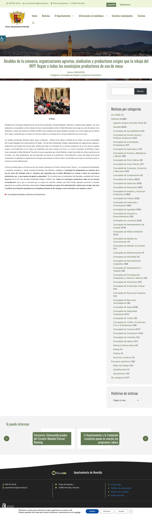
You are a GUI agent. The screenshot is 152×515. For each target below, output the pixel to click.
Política (116, 353)
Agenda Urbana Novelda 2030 (128, 123)
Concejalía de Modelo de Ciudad (129, 246)
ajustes (77, 512)
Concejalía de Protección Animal (129, 286)
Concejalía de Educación (125, 187)
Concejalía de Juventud (124, 220)
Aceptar (92, 511)
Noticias (46, 16)
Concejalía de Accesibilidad (126, 131)
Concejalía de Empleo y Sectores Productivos (81, 75)
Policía (116, 349)
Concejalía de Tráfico (123, 318)
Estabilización (119, 369)
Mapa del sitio (117, 495)
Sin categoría (117, 377)
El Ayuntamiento (63, 16)
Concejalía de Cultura (123, 179)
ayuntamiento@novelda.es (36, 3)
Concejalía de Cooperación (126, 175)
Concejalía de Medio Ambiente (128, 231)
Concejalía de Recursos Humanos (129, 293)
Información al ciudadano (91, 16)
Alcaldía (117, 127)
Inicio (34, 16)
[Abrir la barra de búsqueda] (33, 22)
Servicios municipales (122, 16)
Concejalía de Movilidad (124, 257)
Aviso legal (116, 484)
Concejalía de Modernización (127, 253)
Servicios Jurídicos (122, 357)
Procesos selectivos (121, 361)
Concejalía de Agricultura (125, 149)
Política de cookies (120, 492)
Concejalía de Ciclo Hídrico (126, 160)
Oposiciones (119, 373)
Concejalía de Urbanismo (125, 333)
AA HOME (116, 115)
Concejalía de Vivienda (124, 337)
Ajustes (121, 511)
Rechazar (106, 511)
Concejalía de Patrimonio (125, 282)
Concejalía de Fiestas (123, 198)
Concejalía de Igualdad (124, 209)
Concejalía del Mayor (123, 341)
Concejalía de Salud (122, 307)
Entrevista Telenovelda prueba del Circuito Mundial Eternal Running (50, 438)
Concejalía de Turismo (124, 329)
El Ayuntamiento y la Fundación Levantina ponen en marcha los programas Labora (101, 438)
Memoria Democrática (124, 345)
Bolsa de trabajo (121, 365)
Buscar (140, 91)
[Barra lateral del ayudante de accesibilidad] (3, 38)
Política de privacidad (121, 488)
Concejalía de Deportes (124, 183)
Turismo (141, 16)
